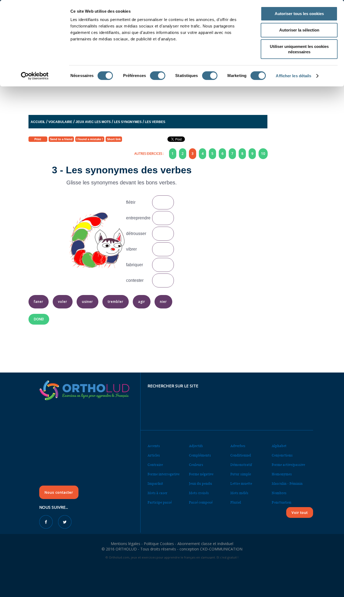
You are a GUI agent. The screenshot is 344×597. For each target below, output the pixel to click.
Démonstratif (241, 464)
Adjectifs (196, 446)
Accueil (38, 122)
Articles (154, 455)
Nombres (279, 493)
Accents (154, 446)
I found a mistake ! (90, 139)
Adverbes (237, 446)
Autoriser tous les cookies (299, 13)
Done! (39, 319)
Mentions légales (125, 543)
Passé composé (201, 502)
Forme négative (201, 474)
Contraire (155, 464)
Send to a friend (61, 139)
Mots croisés (199, 493)
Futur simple (240, 474)
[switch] (157, 75)
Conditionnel (240, 455)
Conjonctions (282, 455)
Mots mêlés (239, 493)
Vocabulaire (60, 122)
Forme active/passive (288, 464)
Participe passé (160, 502)
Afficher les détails (293, 75)
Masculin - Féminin (287, 483)
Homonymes (282, 474)
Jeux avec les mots (93, 122)
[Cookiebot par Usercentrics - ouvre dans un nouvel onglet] (34, 76)
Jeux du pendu (200, 483)
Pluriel (235, 502)
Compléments (200, 455)
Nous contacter (59, 492)
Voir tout (300, 512)
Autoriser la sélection (299, 30)
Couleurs (196, 464)
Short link (114, 139)
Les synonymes (128, 122)
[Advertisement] (158, 95)
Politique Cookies (159, 543)
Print (37, 139)
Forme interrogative (164, 474)
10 (263, 153)
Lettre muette (241, 483)
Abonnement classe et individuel (205, 543)
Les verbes (155, 122)
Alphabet (279, 446)
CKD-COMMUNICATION (221, 549)
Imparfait (155, 483)
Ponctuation (281, 502)
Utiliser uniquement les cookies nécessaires (299, 49)
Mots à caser (157, 493)
